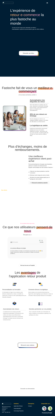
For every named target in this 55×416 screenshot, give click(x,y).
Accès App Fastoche (19, 410)
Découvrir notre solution (27, 345)
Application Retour (18, 406)
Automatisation (17, 408)
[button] (47, 3)
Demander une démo (28, 53)
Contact (30, 406)
